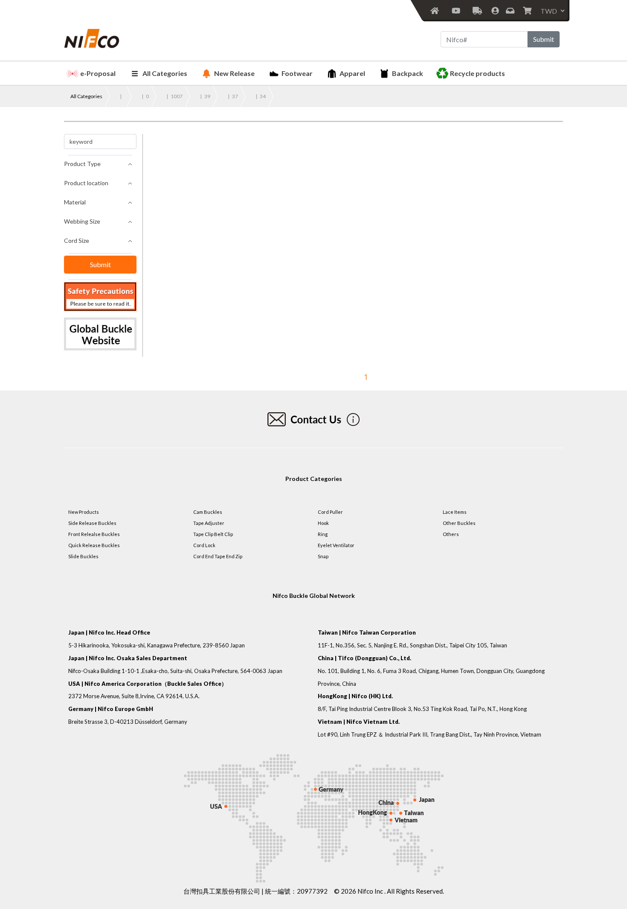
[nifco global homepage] (100, 334)
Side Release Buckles (92, 523)
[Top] (611, 872)
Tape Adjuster (208, 523)
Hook (323, 523)
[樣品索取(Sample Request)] (511, 10)
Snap (323, 556)
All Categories (164, 73)
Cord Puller (330, 512)
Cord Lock (204, 545)
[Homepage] (434, 10)
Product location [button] (86, 182)
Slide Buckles (83, 556)
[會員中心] (495, 10)
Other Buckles (459, 523)
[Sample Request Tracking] (477, 10)
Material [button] (75, 202)
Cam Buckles (207, 512)
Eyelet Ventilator (336, 545)
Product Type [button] (82, 163)
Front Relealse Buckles (94, 534)
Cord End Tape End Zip (217, 556)
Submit (543, 39)
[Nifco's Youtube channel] (456, 10)
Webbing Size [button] (82, 221)
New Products (83, 512)
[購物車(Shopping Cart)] (528, 10)
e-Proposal (98, 73)
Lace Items (455, 512)
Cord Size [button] (76, 240)
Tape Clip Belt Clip (213, 534)
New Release (234, 73)
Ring (323, 534)
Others (451, 534)
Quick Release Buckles (94, 545)
